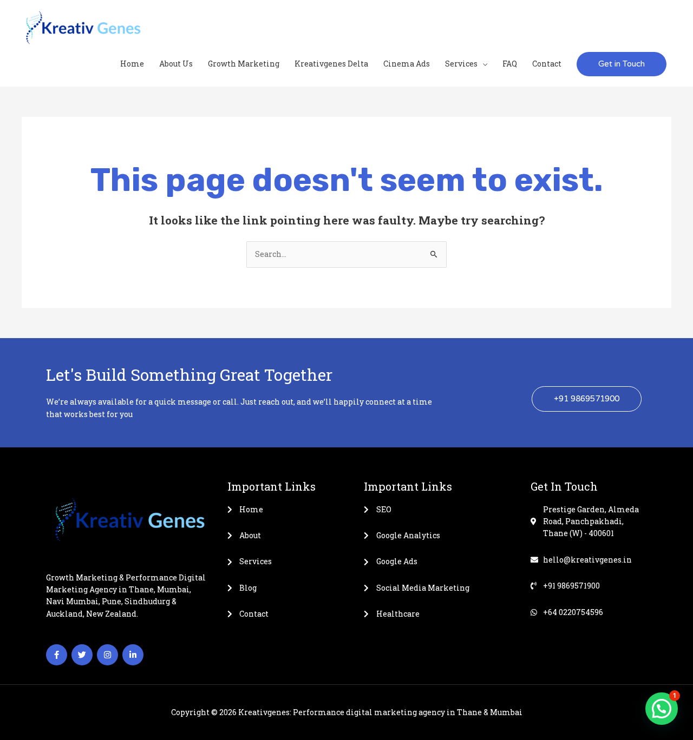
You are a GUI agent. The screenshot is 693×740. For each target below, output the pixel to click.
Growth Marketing (243, 63)
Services (461, 63)
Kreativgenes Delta (331, 63)
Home (132, 63)
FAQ (509, 63)
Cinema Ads (406, 63)
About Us (176, 63)
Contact (546, 63)
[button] (621, 64)
